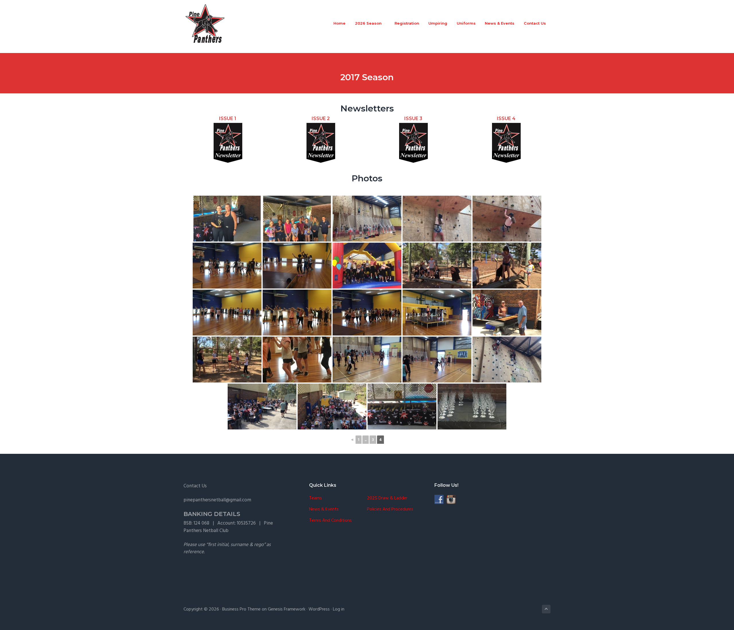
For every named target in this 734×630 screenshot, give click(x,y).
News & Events (324, 509)
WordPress (319, 609)
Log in (338, 609)
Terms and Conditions (330, 520)
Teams (315, 498)
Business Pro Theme (241, 609)
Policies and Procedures (390, 509)
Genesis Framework (286, 609)
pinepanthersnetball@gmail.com (217, 500)
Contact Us (195, 486)
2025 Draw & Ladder (387, 498)
